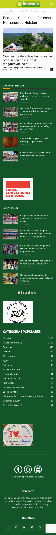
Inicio (5, 11)
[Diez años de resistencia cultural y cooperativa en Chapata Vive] (10, 264)
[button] (52, 4)
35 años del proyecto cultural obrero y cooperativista (34, 140)
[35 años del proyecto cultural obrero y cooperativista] (10, 142)
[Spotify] (32, 528)
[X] (40, 528)
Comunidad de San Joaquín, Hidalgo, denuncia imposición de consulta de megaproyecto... (35, 233)
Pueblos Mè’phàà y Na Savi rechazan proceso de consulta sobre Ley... (34, 96)
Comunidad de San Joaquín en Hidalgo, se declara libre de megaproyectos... (35, 248)
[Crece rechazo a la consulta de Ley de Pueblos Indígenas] (10, 156)
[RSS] (24, 528)
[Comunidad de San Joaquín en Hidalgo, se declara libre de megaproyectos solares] (10, 249)
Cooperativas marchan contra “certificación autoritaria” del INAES (34, 218)
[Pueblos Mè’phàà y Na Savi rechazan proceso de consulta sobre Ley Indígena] (10, 97)
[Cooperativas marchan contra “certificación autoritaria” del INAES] (10, 219)
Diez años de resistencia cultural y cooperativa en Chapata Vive (36, 262)
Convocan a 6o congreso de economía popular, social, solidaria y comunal (36, 277)
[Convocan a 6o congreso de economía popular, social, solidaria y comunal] (10, 278)
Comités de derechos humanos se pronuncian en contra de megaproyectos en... (27, 60)
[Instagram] (16, 527)
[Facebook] (8, 528)
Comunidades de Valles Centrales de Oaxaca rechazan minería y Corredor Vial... (36, 126)
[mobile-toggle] (5, 4)
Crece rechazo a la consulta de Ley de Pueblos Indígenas (35, 154)
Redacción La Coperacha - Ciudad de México (22, 67)
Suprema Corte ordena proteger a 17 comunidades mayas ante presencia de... (36, 111)
